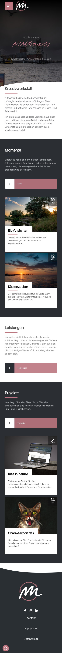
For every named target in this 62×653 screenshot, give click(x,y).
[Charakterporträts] (31, 515)
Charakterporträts (21, 533)
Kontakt (31, 618)
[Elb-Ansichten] (31, 214)
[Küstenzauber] (31, 270)
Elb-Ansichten (18, 230)
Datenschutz (31, 638)
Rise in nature (18, 474)
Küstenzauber (18, 287)
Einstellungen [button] (6, 648)
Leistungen (14, 327)
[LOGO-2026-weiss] (31, 591)
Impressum (31, 628)
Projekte (12, 393)
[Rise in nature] (31, 455)
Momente (13, 150)
